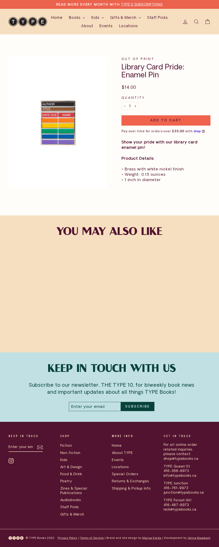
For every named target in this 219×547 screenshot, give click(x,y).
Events (105, 26)
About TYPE (122, 453)
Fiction (66, 445)
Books (75, 17)
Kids (96, 17)
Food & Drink (71, 474)
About (87, 26)
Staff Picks (157, 17)
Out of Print (137, 59)
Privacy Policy (67, 537)
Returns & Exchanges (130, 481)
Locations (128, 26)
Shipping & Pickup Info (131, 488)
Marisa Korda (151, 537)
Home (56, 17)
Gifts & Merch (124, 17)
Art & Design (71, 467)
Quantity (133, 97)
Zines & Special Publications (74, 490)
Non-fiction (70, 453)
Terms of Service (92, 537)
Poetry (66, 481)
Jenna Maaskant (199, 537)
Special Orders (125, 474)
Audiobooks (70, 500)
